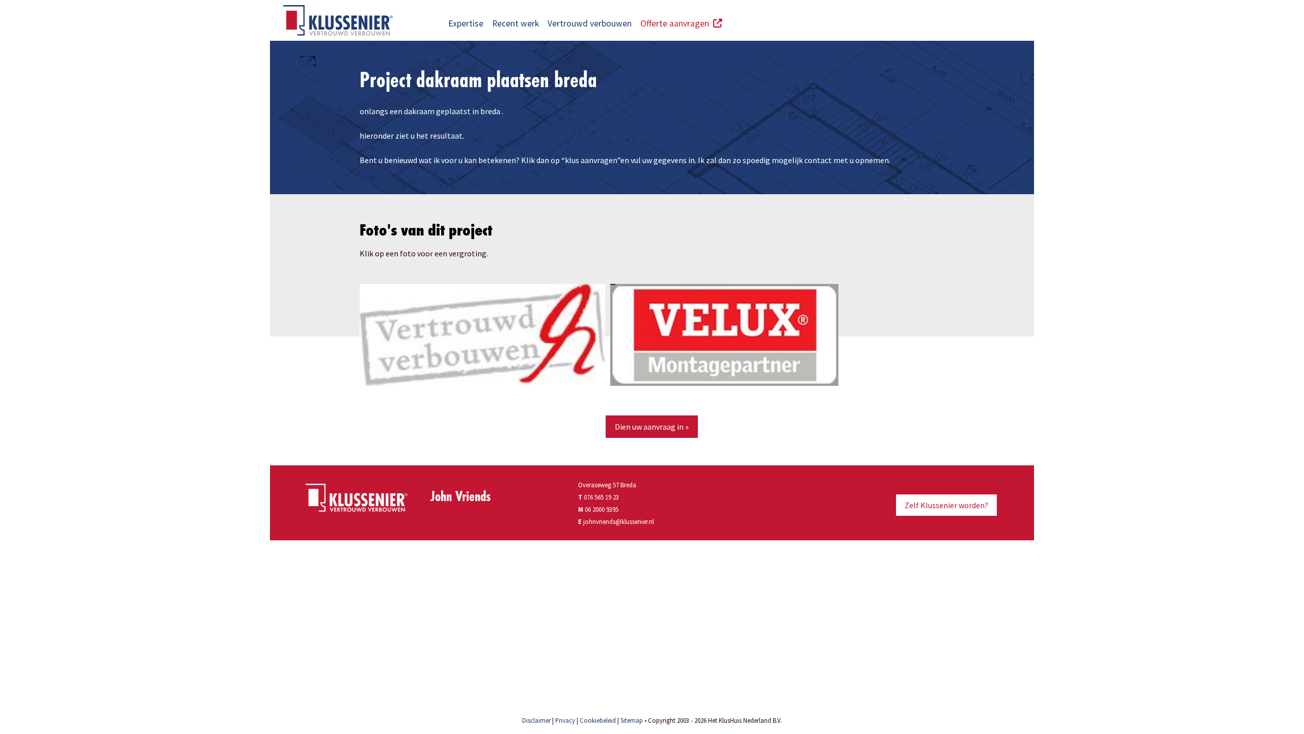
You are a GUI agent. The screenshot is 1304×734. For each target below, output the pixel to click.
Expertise (465, 23)
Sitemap (631, 720)
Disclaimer (536, 720)
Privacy (565, 720)
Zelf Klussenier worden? (946, 505)
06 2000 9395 (601, 509)
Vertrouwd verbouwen (590, 23)
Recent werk (515, 23)
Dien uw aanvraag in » (652, 427)
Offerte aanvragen (676, 23)
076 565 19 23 (598, 497)
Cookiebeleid (598, 720)
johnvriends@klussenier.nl (618, 521)
